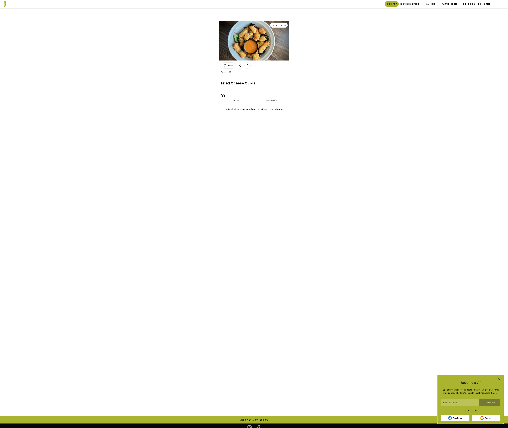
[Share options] (240, 65)
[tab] (236, 100)
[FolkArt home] (14, 4)
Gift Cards (469, 4)
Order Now (391, 4)
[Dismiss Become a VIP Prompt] (499, 379)
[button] (412, 4)
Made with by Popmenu (135, 420)
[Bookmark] (247, 65)
